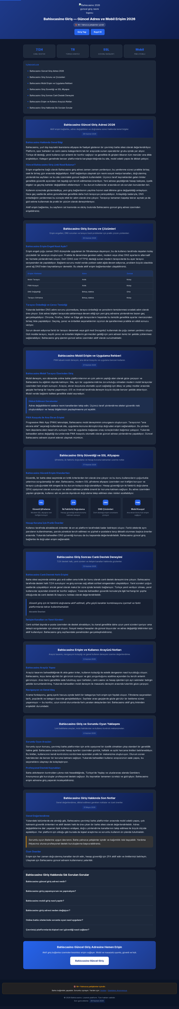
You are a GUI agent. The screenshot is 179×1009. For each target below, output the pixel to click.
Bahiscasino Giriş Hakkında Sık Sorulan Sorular (51, 108)
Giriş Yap (81, 32)
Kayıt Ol (98, 32)
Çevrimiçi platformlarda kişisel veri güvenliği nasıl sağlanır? (57, 929)
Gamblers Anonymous (117, 990)
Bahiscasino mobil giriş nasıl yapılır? (45, 900)
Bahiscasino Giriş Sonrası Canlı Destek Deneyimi (52, 95)
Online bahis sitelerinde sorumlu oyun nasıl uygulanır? (54, 920)
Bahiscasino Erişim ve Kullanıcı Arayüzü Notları (51, 101)
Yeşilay (103, 990)
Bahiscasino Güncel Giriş (89, 960)
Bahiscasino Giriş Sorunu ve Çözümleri (47, 77)
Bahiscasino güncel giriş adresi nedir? (46, 881)
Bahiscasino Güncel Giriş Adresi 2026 (47, 71)
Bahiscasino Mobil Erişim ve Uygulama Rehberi (51, 83)
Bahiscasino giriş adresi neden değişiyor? (48, 910)
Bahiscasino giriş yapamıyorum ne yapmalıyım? (51, 891)
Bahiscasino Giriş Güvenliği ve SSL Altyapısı (49, 89)
